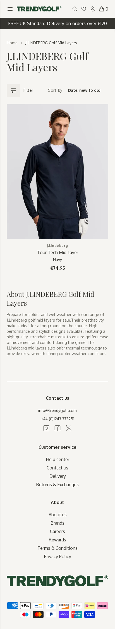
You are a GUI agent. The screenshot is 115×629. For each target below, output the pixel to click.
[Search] (75, 9)
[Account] (92, 9)
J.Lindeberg (57, 246)
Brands (57, 523)
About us (58, 514)
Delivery (57, 476)
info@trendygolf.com (57, 410)
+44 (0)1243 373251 (57, 418)
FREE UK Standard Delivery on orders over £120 (57, 23)
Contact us (57, 468)
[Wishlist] (84, 9)
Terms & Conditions (57, 548)
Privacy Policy (57, 556)
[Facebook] (57, 428)
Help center (57, 459)
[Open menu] (10, 9)
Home (12, 42)
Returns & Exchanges (57, 484)
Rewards (57, 540)
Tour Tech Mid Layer (57, 252)
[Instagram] (46, 428)
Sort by (55, 90)
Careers (57, 531)
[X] (68, 428)
